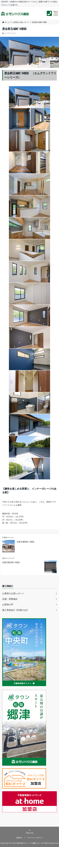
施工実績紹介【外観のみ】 (15, 610)
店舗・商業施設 (10, 599)
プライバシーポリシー (35, 838)
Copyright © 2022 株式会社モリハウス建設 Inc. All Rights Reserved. (29, 843)
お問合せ (19, 838)
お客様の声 (7, 604)
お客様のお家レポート (13, 593)
